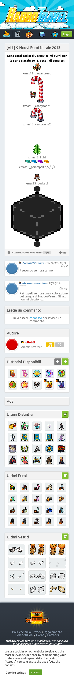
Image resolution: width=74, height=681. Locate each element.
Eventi (40, 635)
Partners (53, 635)
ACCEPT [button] (35, 672)
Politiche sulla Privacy (26, 632)
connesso (35, 318)
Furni (47, 252)
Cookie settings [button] (16, 672)
